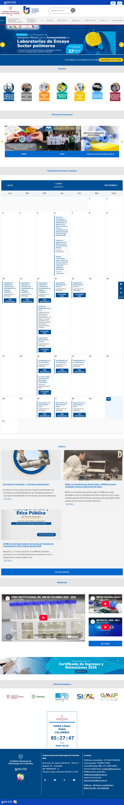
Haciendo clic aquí (111, 60)
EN (113, 3)
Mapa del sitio (90, 788)
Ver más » (8, 498)
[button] (35, 20)
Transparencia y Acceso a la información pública (15, 20)
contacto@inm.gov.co (111, 769)
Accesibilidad (103, 788)
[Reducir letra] (121, 288)
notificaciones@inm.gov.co (95, 775)
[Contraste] (121, 284)
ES (119, 3)
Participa (50, 20)
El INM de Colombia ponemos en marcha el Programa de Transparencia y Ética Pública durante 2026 (28, 545)
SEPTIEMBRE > (111, 185)
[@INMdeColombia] (45, 779)
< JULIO (9, 185)
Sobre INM (61, 20)
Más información (10, 300)
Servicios (75, 20)
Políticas (88, 785)
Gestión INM (89, 20)
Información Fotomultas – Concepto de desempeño (26, 484)
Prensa (102, 20)
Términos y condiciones (103, 785)
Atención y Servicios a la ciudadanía (31, 20)
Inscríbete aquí (45, 332)
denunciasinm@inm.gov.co (95, 780)
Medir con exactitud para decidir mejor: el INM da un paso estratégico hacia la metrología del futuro (90, 485)
